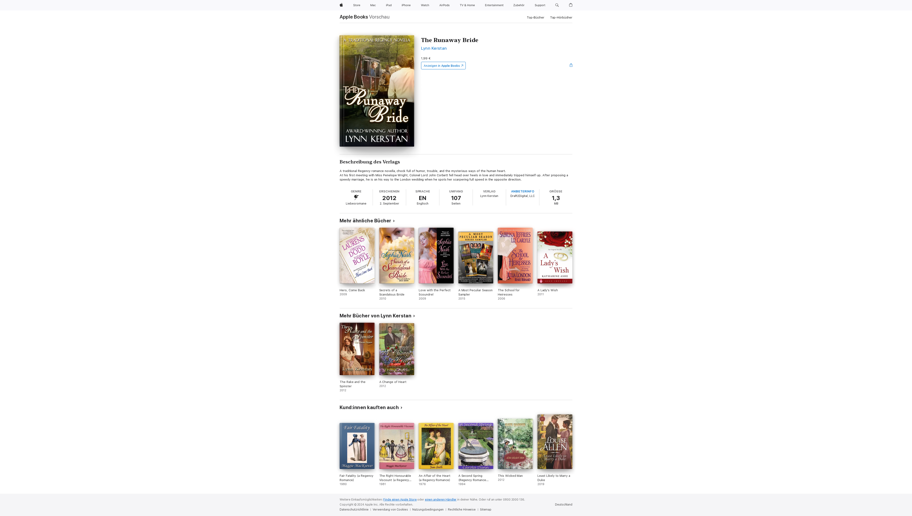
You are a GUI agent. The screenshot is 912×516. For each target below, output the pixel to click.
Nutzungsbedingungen (428, 509)
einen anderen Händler (440, 499)
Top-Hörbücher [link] (561, 17)
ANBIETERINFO (522, 191)
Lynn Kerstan (434, 48)
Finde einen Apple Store (400, 499)
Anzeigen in (442, 65)
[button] (557, 5)
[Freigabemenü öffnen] (571, 66)
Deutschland (563, 504)
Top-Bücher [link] (535, 17)
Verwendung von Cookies (390, 509)
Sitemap (485, 509)
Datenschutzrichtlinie (354, 509)
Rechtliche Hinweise (462, 509)
